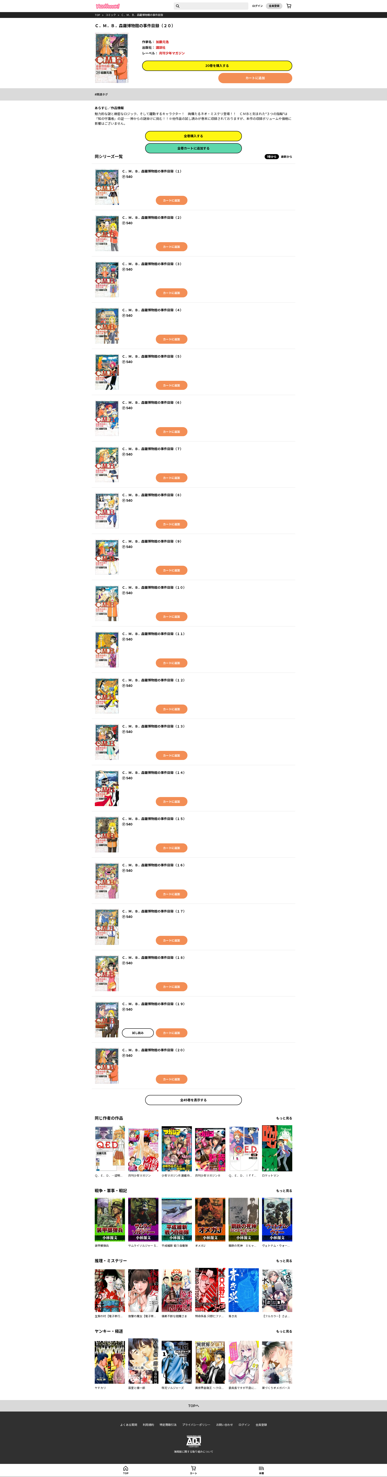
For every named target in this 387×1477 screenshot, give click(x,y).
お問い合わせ (224, 1424)
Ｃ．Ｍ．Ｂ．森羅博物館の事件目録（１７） (154, 911)
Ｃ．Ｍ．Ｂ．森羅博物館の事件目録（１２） (154, 680)
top (97, 15)
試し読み (138, 1033)
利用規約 (148, 1424)
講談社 (160, 48)
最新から (286, 156)
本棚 (261, 1473)
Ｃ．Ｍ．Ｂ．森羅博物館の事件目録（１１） (154, 634)
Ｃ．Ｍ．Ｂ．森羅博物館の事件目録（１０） (154, 587)
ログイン (257, 5)
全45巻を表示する (193, 1100)
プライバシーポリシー (196, 1424)
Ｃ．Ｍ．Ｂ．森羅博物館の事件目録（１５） (154, 819)
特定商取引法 (168, 1424)
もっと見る (284, 1118)
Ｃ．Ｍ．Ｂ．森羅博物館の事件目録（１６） (154, 865)
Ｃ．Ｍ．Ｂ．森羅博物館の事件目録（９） (152, 541)
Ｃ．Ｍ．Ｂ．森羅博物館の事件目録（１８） (154, 958)
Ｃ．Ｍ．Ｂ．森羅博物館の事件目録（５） (152, 356)
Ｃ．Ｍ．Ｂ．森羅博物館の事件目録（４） (152, 310)
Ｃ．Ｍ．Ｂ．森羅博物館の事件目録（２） (152, 218)
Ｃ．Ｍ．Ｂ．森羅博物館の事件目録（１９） (154, 1004)
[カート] (288, 6)
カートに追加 (255, 78)
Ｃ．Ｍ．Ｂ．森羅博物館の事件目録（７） (152, 449)
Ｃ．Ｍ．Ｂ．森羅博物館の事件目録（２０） (154, 1050)
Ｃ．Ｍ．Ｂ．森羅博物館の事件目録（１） (152, 171)
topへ (193, 1406)
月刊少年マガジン (172, 53)
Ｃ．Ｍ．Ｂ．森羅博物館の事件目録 (142, 15)
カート (193, 1473)
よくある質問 (128, 1424)
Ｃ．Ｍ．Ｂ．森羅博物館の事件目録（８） (152, 495)
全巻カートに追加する (193, 148)
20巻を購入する (217, 66)
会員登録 (274, 5)
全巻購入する (193, 136)
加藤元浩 (162, 42)
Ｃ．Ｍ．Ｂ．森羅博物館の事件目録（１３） (154, 726)
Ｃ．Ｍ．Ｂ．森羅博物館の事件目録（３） (152, 264)
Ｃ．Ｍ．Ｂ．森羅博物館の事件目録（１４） (154, 773)
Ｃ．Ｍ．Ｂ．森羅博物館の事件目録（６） (152, 403)
